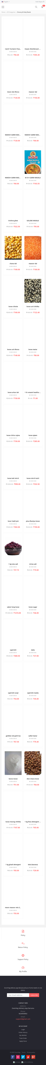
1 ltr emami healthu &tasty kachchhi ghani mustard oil (33, 392)
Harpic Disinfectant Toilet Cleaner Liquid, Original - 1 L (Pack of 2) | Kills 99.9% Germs (33, 49)
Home (3, 12)
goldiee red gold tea (13, 736)
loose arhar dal (13, 392)
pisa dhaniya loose (33, 521)
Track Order (23, 1038)
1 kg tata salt (13, 564)
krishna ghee (13, 221)
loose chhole (13, 306)
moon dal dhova (13, 92)
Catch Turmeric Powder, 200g (13, 49)
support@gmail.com (23, 1019)
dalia (33, 650)
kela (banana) (33, 865)
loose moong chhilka (13, 822)
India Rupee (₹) (40, 2)
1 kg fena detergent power (33, 822)
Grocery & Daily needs (24, 12)
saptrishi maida (33, 693)
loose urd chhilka (33, 306)
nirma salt (33, 564)
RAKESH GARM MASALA (13, 135)
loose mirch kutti (33, 478)
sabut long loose (13, 607)
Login (23, 1029)
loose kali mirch (13, 478)
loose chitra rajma (13, 435)
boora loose (13, 779)
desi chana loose (33, 779)
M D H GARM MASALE (33, 178)
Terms (24, 1052)
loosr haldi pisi (13, 521)
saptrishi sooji (13, 693)
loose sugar (33, 607)
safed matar (32, 736)
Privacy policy (31, 1052)
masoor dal (33, 92)
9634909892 (23, 1014)
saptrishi (13, 650)
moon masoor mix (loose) (13, 907)
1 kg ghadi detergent (13, 865)
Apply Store (23, 1041)
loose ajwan (33, 435)
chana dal (13, 264)
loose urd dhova (13, 349)
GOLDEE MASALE (33, 221)
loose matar (32, 349)
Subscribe (34, 995)
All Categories (11, 12)
